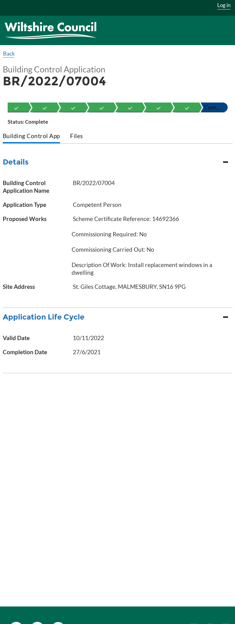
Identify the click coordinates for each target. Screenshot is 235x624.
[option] (16, 107)
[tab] (31, 136)
